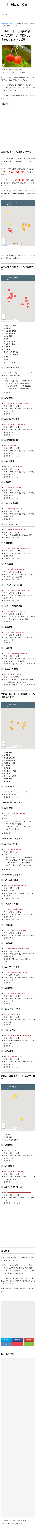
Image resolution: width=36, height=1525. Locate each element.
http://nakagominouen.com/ (15, 569)
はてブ (6, 1344)
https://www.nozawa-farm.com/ (17, 792)
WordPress (10, 1523)
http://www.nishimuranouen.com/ (17, 403)
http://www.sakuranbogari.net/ (16, 424)
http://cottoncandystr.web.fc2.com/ (17, 885)
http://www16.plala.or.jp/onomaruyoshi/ (19, 373)
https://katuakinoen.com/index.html (18, 949)
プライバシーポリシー (22, 1520)
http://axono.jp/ (12, 445)
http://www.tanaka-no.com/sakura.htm (19, 1035)
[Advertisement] (18, 126)
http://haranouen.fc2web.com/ (16, 611)
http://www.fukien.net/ (14, 488)
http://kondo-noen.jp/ (13, 1150)
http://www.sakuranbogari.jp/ (16, 1171)
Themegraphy (18, 1523)
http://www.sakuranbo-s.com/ (16, 993)
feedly (29, 1344)
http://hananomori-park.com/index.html (19, 1192)
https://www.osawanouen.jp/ (16, 813)
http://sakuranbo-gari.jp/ (14, 1056)
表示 (7, 104)
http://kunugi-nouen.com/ (15, 466)
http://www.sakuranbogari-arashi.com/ (19, 590)
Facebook (18, 1339)
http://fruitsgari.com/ (13, 1014)
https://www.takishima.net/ (15, 909)
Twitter (6, 1339)
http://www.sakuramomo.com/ (16, 530)
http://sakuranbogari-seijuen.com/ (17, 653)
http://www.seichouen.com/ (15, 632)
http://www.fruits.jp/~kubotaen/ (16, 930)
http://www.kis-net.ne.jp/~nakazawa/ (18, 548)
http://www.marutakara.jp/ (15, 674)
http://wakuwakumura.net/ (15, 849)
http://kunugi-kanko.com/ (15, 509)
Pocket (17, 1344)
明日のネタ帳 (18, 4)
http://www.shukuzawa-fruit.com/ (17, 972)
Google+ (29, 1339)
